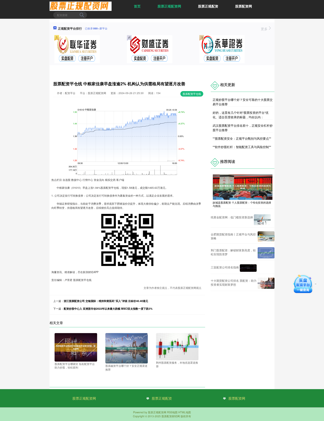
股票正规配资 (208, 6)
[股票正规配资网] (81, 6)
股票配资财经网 (170, 416)
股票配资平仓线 (192, 94)
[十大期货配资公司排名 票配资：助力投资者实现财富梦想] (266, 283)
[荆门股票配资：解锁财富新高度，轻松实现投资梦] (266, 252)
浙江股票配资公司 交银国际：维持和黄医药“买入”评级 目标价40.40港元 (106, 301)
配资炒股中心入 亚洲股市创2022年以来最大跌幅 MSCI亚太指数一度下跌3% (108, 308)
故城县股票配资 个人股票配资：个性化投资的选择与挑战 (242, 204)
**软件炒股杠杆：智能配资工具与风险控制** (242, 147)
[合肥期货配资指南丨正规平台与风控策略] (266, 236)
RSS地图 (172, 412)
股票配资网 (243, 6)
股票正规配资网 (169, 6)
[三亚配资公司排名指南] (248, 268)
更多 (264, 28)
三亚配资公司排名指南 (225, 267)
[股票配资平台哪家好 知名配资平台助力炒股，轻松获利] (76, 347)
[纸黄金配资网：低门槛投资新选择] (262, 219)
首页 (137, 6)
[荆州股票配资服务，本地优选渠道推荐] (177, 346)
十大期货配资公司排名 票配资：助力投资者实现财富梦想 (233, 282)
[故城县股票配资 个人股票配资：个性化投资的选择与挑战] (243, 187)
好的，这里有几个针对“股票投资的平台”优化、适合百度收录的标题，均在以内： (240, 114)
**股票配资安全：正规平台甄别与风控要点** (242, 138)
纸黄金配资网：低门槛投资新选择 (232, 217)
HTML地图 (184, 412)
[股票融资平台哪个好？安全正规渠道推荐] (126, 348)
